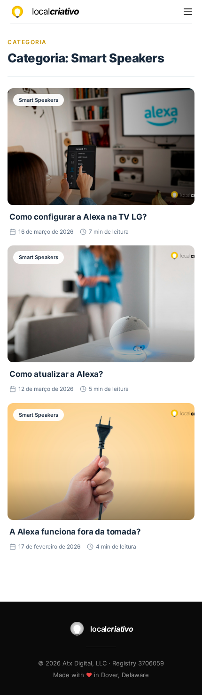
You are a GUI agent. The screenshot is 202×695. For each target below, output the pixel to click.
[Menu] (188, 12)
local (55, 11)
